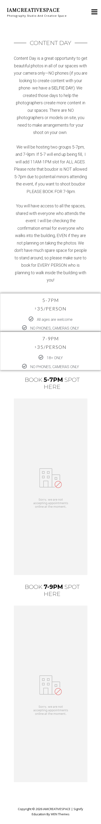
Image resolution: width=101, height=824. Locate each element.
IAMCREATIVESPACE (33, 10)
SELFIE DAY (62, 87)
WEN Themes (60, 814)
